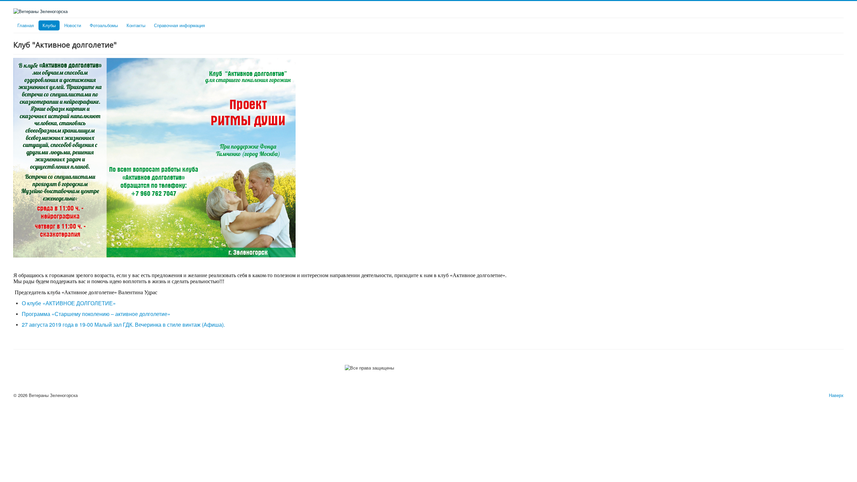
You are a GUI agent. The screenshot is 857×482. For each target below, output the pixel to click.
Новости (72, 25)
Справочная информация (179, 25)
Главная (25, 25)
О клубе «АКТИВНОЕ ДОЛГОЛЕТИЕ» (69, 303)
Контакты (136, 25)
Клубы (49, 25)
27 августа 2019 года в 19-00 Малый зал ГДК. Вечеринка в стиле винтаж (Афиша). (124, 324)
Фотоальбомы (104, 25)
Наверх (836, 395)
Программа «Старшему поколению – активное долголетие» (96, 314)
